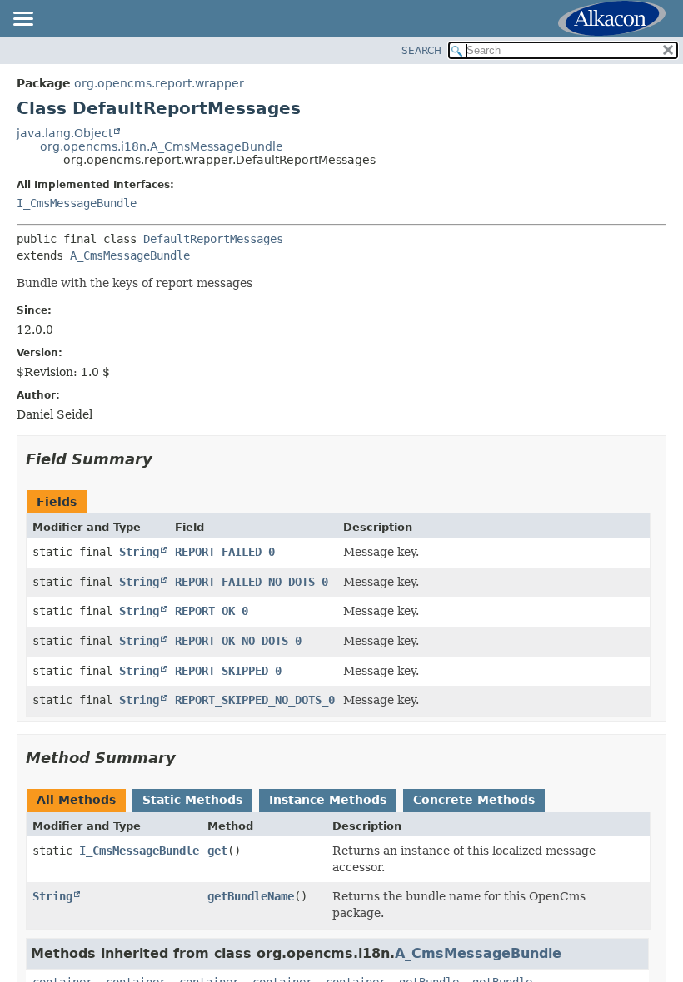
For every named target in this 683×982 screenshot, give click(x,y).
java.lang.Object (64, 133)
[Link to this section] (164, 459)
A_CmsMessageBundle (130, 255)
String (139, 551)
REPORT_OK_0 (211, 610)
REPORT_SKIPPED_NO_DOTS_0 (255, 700)
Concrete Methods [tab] (474, 799)
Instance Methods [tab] (327, 799)
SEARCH (421, 51)
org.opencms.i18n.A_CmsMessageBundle (161, 146)
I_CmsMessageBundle (77, 203)
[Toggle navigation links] (22, 20)
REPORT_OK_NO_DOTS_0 (238, 640)
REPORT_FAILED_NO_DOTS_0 (251, 581)
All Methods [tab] (76, 799)
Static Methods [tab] (192, 799)
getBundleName (250, 896)
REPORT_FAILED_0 (225, 551)
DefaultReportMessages (213, 239)
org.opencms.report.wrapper (159, 83)
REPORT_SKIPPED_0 (228, 670)
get (217, 850)
